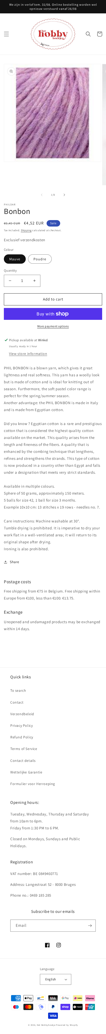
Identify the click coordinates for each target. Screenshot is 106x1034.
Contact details (23, 760)
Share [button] (14, 562)
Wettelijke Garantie (26, 772)
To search (18, 690)
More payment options (53, 326)
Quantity (10, 270)
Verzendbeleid (22, 714)
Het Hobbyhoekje (46, 1024)
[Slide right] (64, 195)
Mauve (14, 259)
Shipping (26, 230)
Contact (16, 702)
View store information (28, 353)
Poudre (39, 259)
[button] (6, 34)
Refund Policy (21, 737)
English (50, 979)
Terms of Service (23, 748)
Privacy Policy (21, 725)
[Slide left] (41, 195)
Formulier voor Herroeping (32, 783)
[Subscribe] (89, 926)
